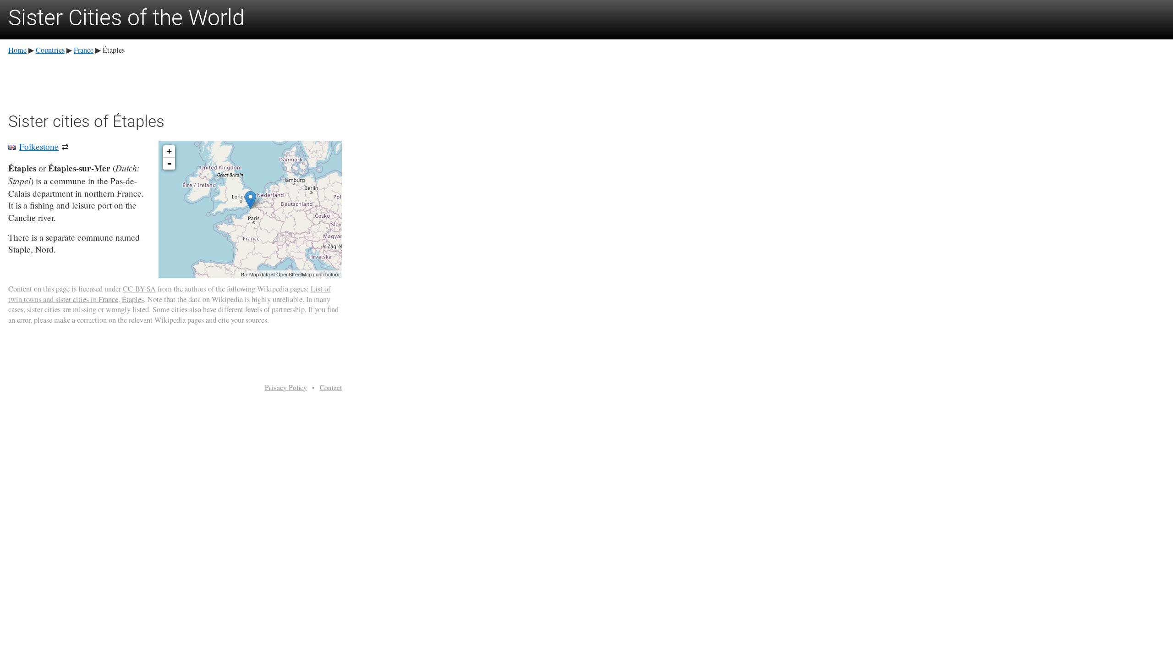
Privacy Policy (286, 387)
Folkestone (39, 146)
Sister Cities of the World (126, 18)
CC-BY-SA (139, 289)
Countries (50, 50)
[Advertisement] (175, 82)
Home (17, 50)
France (83, 50)
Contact (331, 387)
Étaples (133, 299)
